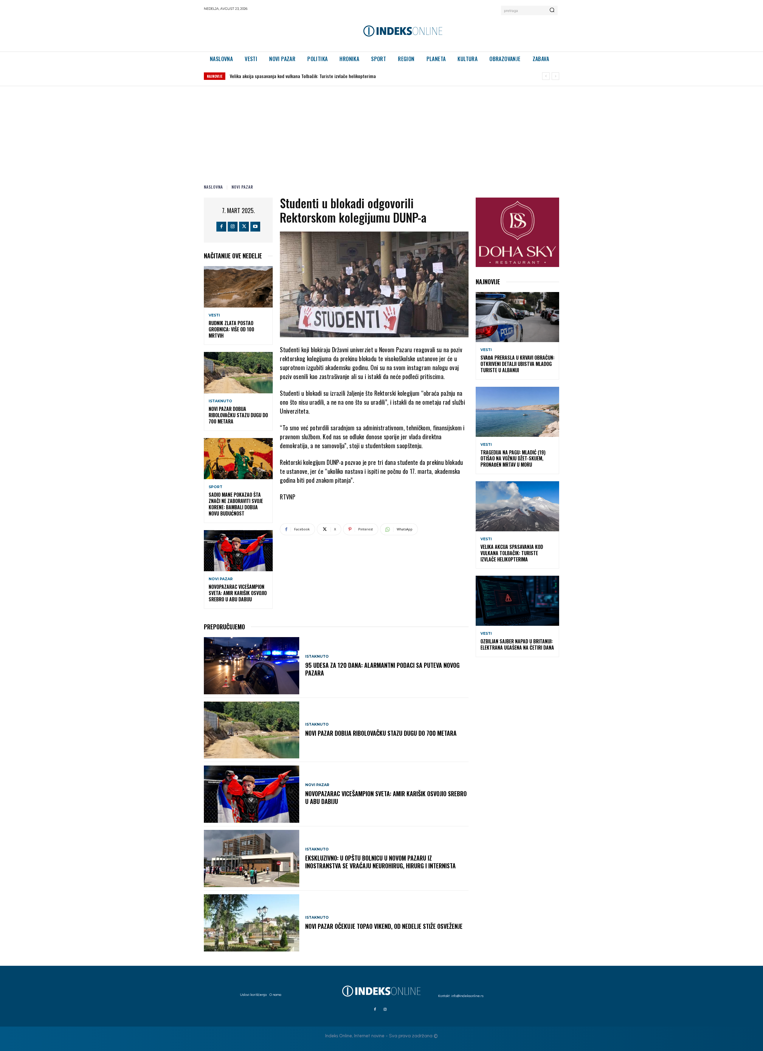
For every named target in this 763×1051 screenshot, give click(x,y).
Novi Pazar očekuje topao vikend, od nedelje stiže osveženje (384, 926)
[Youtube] (255, 227)
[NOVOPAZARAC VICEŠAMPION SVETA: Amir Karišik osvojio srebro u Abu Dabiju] (238, 551)
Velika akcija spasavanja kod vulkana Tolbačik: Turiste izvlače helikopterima (511, 553)
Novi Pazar (242, 187)
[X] (244, 227)
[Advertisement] (381, 131)
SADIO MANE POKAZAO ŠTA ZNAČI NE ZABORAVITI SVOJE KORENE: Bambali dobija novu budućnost (236, 504)
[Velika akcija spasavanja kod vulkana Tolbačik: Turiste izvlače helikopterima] (517, 506)
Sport (215, 487)
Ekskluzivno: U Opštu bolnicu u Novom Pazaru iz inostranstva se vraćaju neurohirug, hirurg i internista (380, 861)
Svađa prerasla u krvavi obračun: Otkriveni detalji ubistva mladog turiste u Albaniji (517, 364)
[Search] (552, 10)
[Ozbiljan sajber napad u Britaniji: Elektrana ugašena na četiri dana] (517, 601)
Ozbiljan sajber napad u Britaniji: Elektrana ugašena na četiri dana (294, 76)
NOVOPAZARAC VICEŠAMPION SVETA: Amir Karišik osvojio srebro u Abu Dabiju (238, 593)
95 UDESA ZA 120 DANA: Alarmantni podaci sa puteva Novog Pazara (382, 669)
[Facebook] (221, 227)
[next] (555, 76)
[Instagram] (233, 227)
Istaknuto (220, 401)
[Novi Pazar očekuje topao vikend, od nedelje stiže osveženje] (251, 922)
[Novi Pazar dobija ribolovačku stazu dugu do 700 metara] (238, 372)
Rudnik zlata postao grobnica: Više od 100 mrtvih (231, 329)
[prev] (546, 76)
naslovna (213, 187)
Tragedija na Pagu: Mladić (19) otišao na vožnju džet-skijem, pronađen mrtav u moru (512, 458)
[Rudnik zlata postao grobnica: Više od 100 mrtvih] (238, 287)
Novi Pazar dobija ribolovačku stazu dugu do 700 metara (238, 415)
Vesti (214, 315)
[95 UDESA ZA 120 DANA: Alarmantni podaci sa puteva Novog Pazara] (251, 665)
